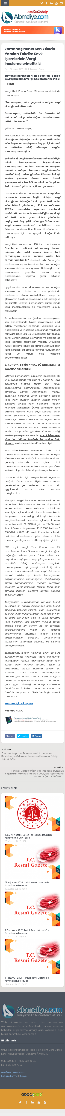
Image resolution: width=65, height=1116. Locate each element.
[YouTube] (56, 3)
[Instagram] (61, 3)
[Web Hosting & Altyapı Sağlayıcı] (32, 1094)
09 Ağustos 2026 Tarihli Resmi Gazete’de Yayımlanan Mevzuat (27, 884)
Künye (23, 1076)
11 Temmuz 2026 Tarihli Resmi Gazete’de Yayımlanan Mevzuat (27, 979)
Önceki (7, 749)
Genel (41, 69)
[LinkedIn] (51, 3)
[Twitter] (41, 3)
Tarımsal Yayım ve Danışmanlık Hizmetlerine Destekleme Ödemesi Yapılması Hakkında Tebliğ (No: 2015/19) (29, 755)
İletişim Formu (9, 1076)
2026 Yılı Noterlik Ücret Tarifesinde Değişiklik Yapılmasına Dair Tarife (28, 836)
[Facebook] (46, 3)
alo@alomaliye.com (12, 1072)
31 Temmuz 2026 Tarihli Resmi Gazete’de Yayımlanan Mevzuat (27, 932)
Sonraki (57, 767)
